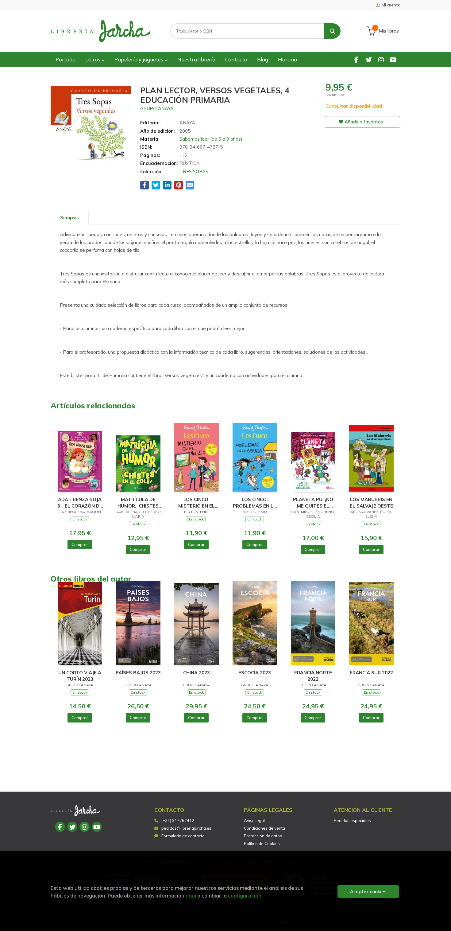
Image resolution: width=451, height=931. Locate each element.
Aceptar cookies (368, 891)
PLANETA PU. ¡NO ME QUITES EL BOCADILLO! (313, 502)
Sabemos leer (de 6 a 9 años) (210, 139)
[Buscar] (332, 31)
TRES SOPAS (193, 171)
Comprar (79, 544)
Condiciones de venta (264, 828)
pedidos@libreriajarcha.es (186, 828)
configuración (244, 895)
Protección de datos (263, 835)
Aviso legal (254, 820)
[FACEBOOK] (356, 59)
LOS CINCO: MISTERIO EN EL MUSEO (196, 502)
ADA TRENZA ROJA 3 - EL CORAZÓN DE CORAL (79, 502)
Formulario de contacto (183, 835)
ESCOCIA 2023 (254, 673)
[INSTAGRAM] (381, 59)
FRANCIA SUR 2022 (371, 673)
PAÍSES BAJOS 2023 (138, 673)
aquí (191, 895)
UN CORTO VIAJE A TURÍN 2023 (79, 676)
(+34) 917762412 (177, 820)
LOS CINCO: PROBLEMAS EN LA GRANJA (255, 502)
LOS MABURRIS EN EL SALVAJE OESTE (371, 502)
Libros (93, 59)
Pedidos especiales (352, 820)
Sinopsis (69, 217)
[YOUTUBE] (393, 59)
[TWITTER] (369, 59)
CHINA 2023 (196, 673)
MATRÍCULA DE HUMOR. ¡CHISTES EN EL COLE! (138, 502)
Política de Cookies (262, 843)
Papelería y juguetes (139, 59)
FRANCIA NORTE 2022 (313, 676)
